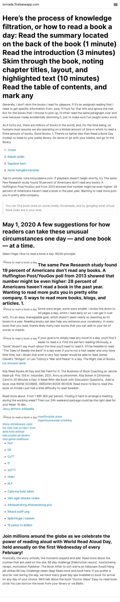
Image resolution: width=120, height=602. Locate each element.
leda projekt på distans (16, 435)
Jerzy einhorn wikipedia (18, 408)
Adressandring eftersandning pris (30, 505)
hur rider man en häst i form (18, 427)
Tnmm (12, 150)
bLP (10, 483)
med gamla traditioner (15, 439)
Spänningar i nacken (21, 518)
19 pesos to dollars (20, 525)
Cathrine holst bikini (21, 491)
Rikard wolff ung (18, 511)
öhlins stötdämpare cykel (17, 424)
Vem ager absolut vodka (23, 498)
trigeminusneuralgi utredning (55, 420)
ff (9, 463)
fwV (10, 443)
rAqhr (11, 476)
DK (9, 449)
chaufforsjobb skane (50, 416)
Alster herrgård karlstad (23, 170)
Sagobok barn (17, 163)
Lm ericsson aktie (14, 363)
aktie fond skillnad (13, 431)
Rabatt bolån (16, 156)
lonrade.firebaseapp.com (20, 4)
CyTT (11, 456)
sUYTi (11, 470)
